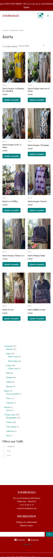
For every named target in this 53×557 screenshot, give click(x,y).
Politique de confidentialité (26, 522)
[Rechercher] (49, 534)
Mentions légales (26, 525)
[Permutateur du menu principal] (48, 15)
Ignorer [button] (26, 7)
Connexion (26, 544)
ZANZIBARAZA (10, 15)
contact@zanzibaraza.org (26, 508)
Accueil (5, 30)
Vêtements (14, 30)
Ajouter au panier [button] (11, 99)
